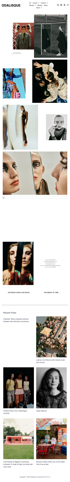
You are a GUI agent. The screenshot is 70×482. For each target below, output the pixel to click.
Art (30, 3)
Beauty (31, 5)
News (46, 5)
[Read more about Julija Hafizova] (51, 387)
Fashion (43, 3)
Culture (35, 3)
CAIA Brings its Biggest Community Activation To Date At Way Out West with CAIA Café (18, 464)
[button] (36, 3)
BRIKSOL (48, 477)
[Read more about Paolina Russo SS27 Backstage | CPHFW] (18, 387)
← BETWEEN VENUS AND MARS (18, 292)
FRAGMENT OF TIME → (52, 292)
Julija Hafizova (41, 411)
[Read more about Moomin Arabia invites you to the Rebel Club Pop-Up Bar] (51, 438)
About (38, 8)
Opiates (39, 5)
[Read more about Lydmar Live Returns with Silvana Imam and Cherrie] (51, 336)
